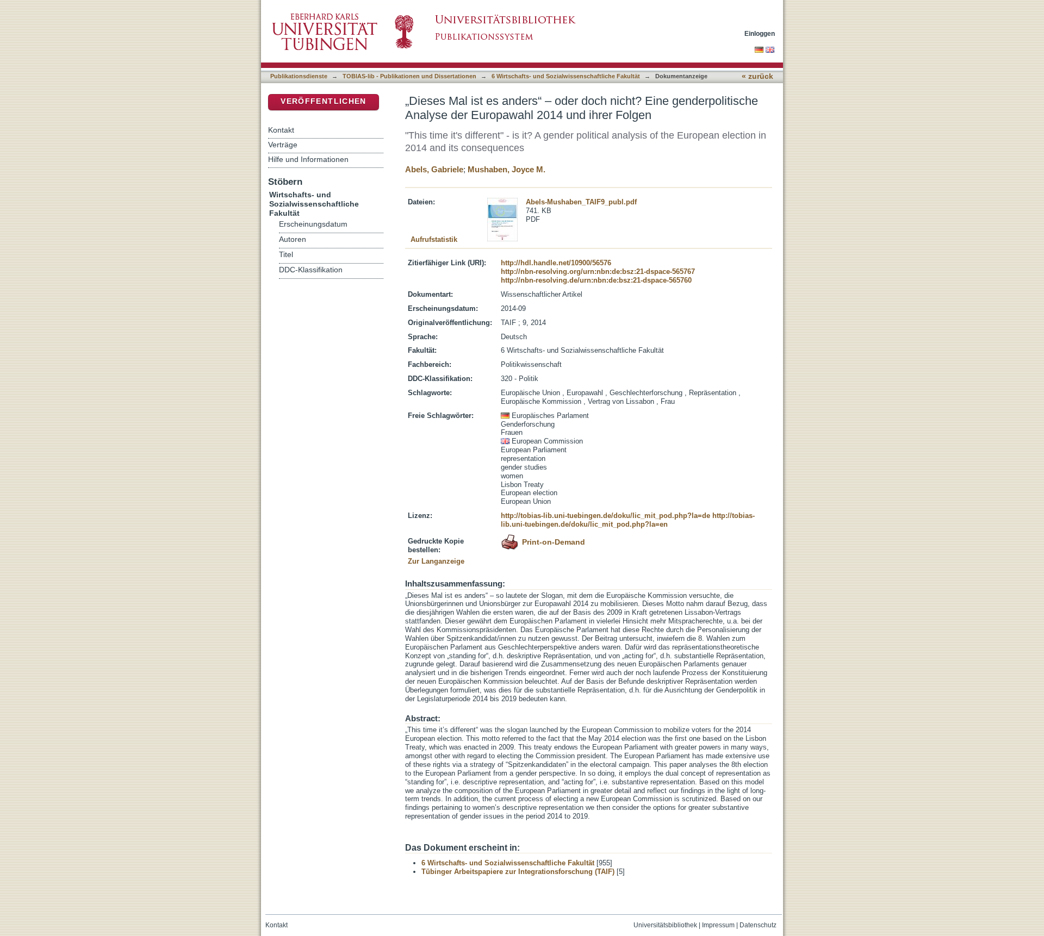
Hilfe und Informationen (308, 159)
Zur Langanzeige (436, 561)
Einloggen (759, 33)
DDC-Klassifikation (311, 270)
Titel (286, 255)
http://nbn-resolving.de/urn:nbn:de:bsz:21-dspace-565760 (596, 280)
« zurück (757, 76)
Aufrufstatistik (434, 239)
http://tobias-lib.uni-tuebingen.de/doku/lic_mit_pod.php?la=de (605, 515)
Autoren (292, 239)
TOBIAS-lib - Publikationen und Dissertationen (409, 76)
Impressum (718, 925)
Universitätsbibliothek (665, 925)
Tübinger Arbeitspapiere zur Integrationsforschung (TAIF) (517, 872)
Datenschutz (757, 925)
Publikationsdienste (298, 76)
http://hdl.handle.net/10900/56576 (556, 263)
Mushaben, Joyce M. (506, 169)
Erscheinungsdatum (313, 224)
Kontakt (281, 130)
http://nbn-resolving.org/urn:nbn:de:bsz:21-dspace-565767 (598, 271)
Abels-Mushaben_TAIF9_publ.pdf (581, 202)
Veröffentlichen (323, 101)
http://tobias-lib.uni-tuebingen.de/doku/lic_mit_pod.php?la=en (628, 519)
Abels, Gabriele (434, 169)
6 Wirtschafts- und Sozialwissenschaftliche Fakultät (566, 76)
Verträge (282, 144)
